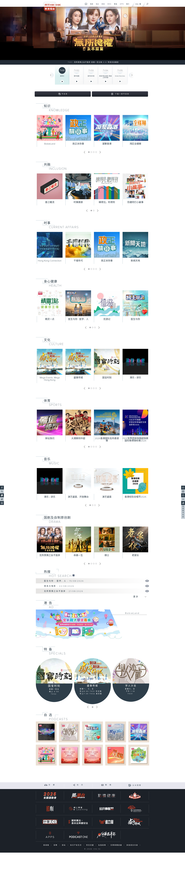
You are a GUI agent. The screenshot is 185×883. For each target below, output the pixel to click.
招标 (64, 845)
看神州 (62, 76)
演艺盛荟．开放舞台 (78, 497)
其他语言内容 (133, 845)
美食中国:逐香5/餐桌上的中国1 (105, 76)
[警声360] (115, 732)
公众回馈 (136, 785)
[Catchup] (73, 575)
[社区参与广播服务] (134, 809)
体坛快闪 (49, 438)
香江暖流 (49, 202)
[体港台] (78, 795)
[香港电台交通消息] (46, 785)
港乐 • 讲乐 (135, 377)
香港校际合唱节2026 (135, 497)
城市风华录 (91, 76)
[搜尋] (147, 3)
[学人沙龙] (131, 671)
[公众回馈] (129, 785)
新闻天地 (135, 260)
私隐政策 (102, 845)
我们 (127, 5)
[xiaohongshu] (183, 499)
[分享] (74, 785)
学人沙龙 (130, 685)
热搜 (47, 572)
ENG (136, 4)
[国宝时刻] (54, 671)
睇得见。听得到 (107, 202)
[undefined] (86, 4)
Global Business (120, 76)
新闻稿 (46, 845)
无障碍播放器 (117, 845)
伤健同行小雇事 (135, 202)
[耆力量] (106, 822)
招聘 (56, 845)
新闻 (102, 5)
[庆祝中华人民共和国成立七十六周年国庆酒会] (69, 755)
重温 (115, 5)
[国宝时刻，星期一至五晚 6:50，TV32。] (92, 36)
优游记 (106, 319)
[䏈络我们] (102, 785)
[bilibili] (183, 495)
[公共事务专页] (106, 809)
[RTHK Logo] (51, 5)
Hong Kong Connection (49, 260)
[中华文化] (49, 822)
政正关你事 (78, 143)
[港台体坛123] (46, 732)
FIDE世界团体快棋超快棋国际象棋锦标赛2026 (135, 439)
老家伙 (135, 555)
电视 (91, 5)
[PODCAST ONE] (78, 835)
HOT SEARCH (60, 576)
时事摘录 (78, 202)
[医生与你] (92, 732)
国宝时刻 (106, 377)
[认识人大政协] (115, 755)
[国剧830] (49, 809)
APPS (121, 5)
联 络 (108, 785)
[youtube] (183, 487)
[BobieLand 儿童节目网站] (134, 795)
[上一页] (51, 75)
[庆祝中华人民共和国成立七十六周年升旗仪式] (92, 755)
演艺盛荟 (106, 497)
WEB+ (109, 5)
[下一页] (132, 75)
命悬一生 (78, 555)
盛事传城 (78, 377)
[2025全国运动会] (49, 795)
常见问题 (90, 845)
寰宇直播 (76, 76)
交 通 (52, 785)
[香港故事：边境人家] (139, 755)
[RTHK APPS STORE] (49, 835)
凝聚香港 (106, 143)
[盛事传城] (92, 671)
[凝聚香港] (139, 732)
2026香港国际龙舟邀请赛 (107, 439)
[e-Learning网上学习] (78, 809)
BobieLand (49, 143)
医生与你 (135, 319)
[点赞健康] (106, 795)
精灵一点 (49, 319)
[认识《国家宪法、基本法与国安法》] (78, 822)
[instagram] (183, 491)
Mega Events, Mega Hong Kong (50, 378)
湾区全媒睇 (135, 143)
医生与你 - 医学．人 (78, 319)
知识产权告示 (76, 845)
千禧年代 (78, 260)
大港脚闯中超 (78, 438)
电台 (96, 5)
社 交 (80, 785)
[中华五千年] (106, 835)
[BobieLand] (92, 626)
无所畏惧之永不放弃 (49, 555)
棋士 (107, 555)
